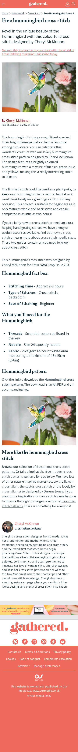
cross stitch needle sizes (58, 237)
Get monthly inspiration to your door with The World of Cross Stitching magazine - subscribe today (38, 52)
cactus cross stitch (38, 486)
